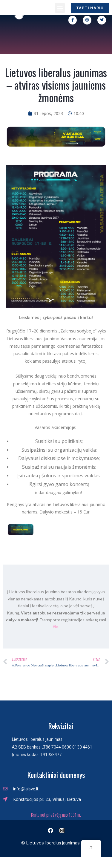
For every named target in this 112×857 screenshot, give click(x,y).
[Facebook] (50, 830)
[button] (60, 8)
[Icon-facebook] (72, 20)
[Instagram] (87, 20)
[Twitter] (101, 20)
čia (55, 626)
